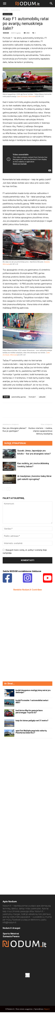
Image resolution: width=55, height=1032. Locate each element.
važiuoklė (42, 397)
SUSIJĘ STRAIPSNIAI (15, 443)
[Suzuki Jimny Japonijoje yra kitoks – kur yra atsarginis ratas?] (9, 453)
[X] (11, 412)
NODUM (6, 33)
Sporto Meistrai (11, 933)
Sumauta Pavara (11, 936)
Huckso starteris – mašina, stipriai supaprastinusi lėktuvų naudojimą (40, 431)
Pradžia (5, 10)
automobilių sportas (18, 397)
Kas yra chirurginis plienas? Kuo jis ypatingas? (14, 429)
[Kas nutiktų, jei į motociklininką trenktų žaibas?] (9, 466)
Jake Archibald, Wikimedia (26, 96)
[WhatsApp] (23, 412)
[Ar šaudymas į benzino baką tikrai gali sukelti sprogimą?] (9, 479)
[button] (4, 3)
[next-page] (8, 489)
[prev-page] (4, 489)
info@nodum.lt (9, 922)
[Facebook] (5, 412)
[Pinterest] (17, 412)
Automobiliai (15, 10)
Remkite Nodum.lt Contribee (27, 589)
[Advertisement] (23, 636)
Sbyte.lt (47, 1009)
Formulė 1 (32, 397)
